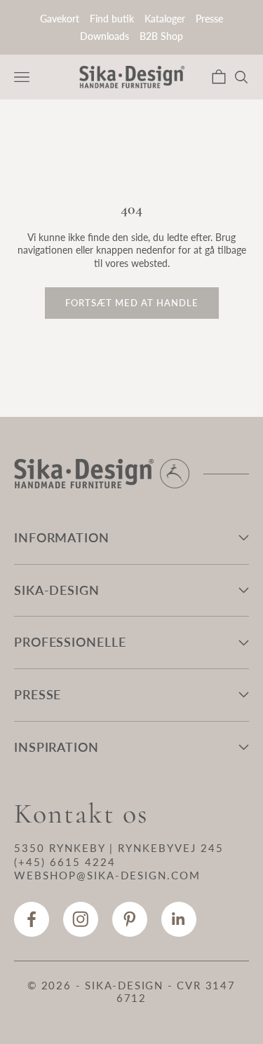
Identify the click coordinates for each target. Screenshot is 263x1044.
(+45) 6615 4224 (65, 862)
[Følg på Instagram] (80, 919)
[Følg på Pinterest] (129, 919)
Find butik (112, 19)
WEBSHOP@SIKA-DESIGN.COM (107, 875)
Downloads (104, 36)
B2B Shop (161, 36)
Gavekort (59, 19)
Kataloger (164, 19)
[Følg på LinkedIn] (178, 919)
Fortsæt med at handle (131, 302)
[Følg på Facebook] (31, 919)
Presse (209, 19)
